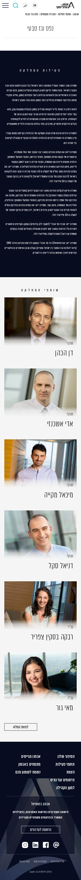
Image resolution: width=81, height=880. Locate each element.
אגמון (76, 14)
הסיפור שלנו (66, 756)
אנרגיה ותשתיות (48, 14)
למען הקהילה (65, 788)
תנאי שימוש (24, 861)
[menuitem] (35, 5)
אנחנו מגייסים (30, 756)
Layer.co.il (34, 872)
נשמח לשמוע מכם (28, 772)
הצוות (71, 772)
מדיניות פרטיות (57, 861)
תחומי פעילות (64, 14)
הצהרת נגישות (40, 861)
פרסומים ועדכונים (62, 780)
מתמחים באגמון (29, 764)
